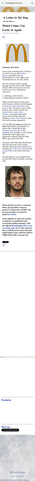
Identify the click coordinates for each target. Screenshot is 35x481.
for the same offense (20, 149)
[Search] (32, 3)
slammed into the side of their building (14, 131)
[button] (3, 37)
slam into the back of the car (15, 106)
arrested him (7, 151)
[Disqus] (17, 278)
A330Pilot (21, 476)
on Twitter (12, 214)
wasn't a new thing (17, 118)
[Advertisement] (17, 378)
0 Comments (15, 33)
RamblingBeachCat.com (13, 3)
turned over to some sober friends (12, 113)
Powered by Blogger (18, 472)
